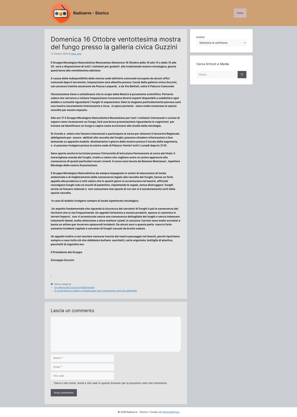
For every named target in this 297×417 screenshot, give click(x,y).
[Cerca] (242, 74)
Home (240, 12)
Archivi (200, 37)
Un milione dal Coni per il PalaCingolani (74, 287)
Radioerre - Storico (91, 13)
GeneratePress (171, 411)
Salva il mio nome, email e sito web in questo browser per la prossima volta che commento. (111, 383)
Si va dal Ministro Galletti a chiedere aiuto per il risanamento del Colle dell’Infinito (95, 290)
